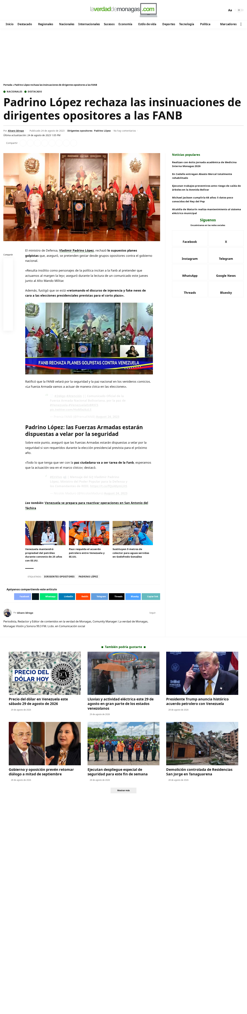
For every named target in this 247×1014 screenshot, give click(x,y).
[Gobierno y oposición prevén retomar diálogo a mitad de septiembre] (45, 743)
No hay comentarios (125, 130)
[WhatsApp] (29, 10)
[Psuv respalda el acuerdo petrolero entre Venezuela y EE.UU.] (89, 533)
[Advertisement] (123, 53)
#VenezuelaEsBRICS (83, 405)
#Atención (74, 396)
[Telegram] (24, 10)
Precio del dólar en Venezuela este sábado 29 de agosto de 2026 (38, 701)
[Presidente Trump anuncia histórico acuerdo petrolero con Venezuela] (202, 673)
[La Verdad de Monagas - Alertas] (123, 10)
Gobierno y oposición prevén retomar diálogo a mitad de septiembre (41, 771)
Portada (7, 84)
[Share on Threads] (66, 143)
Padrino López (102, 130)
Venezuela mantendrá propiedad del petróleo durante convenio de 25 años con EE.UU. (43, 554)
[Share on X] (30, 143)
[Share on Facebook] (23, 143)
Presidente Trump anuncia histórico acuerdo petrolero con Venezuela (197, 701)
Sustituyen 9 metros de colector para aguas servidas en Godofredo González (131, 552)
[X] (11, 10)
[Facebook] (6, 10)
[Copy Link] (73, 143)
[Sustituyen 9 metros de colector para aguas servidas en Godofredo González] (133, 533)
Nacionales (14, 92)
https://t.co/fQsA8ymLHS (108, 486)
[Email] (8, 327)
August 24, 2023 (107, 417)
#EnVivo (56, 477)
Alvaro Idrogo (16, 130)
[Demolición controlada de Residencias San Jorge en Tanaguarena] (202, 743)
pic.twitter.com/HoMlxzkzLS (70, 410)
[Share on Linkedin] (44, 143)
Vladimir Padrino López (76, 250)
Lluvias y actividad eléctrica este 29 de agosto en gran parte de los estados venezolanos (121, 704)
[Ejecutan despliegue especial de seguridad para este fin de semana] (124, 743)
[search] (224, 10)
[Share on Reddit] (52, 143)
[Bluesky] (38, 10)
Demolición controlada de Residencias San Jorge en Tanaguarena (199, 771)
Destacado (35, 92)
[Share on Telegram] (59, 143)
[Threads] (33, 10)
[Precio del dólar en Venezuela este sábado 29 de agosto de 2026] (45, 673)
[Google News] (15, 10)
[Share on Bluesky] (8, 319)
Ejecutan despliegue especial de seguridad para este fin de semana (118, 771)
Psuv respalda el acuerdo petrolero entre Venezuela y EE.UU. (87, 552)
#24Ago (60, 396)
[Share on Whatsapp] (37, 143)
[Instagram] (20, 10)
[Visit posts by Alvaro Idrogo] (7, 613)
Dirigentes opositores (79, 130)
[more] (241, 24)
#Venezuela (59, 405)
